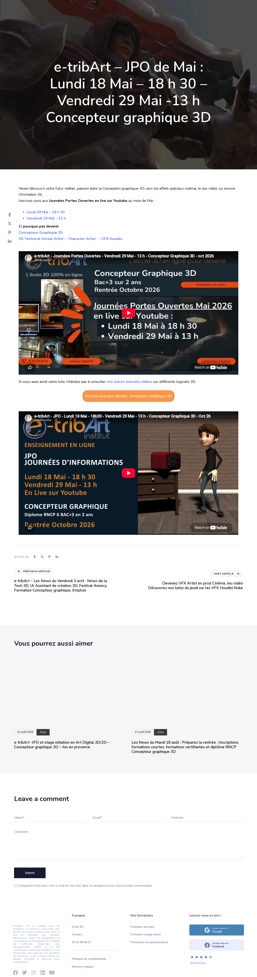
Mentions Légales (235, 6)
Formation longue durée (146, 934)
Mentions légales (83, 967)
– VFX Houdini (110, 238)
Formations (99, 20)
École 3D (75, 20)
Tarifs (141, 20)
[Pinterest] (14, 233)
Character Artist (83, 238)
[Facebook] (13, 6)
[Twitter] (14, 224)
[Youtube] (20, 6)
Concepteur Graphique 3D (41, 232)
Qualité (122, 20)
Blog (158, 20)
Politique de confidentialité (89, 959)
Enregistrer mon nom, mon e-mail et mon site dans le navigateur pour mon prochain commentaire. (85, 885)
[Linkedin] (27, 6)
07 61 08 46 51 (81, 942)
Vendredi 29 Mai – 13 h (46, 218)
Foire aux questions (206, 6)
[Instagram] (34, 6)
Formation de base (142, 927)
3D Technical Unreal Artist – (43, 238)
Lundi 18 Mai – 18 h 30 (46, 212)
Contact (177, 20)
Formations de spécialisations (149, 942)
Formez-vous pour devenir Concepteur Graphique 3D (128, 396)
